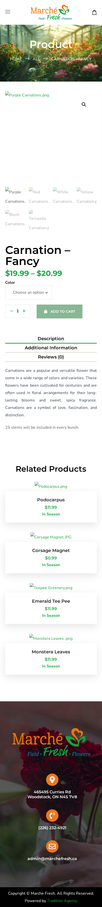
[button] (94, 12)
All (36, 59)
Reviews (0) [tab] (51, 357)
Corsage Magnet (51, 550)
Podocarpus (51, 500)
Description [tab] (51, 338)
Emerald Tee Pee (51, 601)
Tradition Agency (62, 901)
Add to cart (63, 311)
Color (10, 283)
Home (16, 59)
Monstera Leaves (51, 652)
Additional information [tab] (51, 348)
